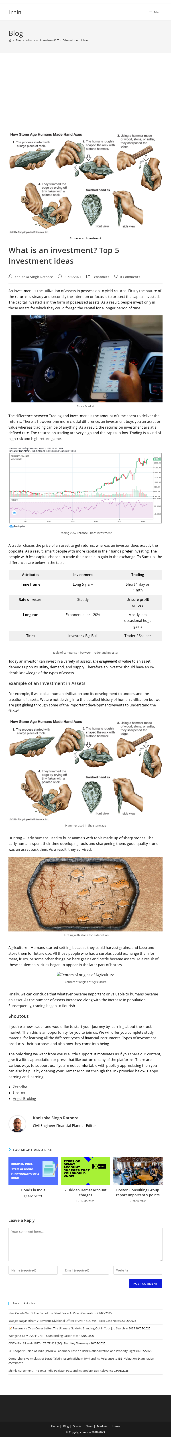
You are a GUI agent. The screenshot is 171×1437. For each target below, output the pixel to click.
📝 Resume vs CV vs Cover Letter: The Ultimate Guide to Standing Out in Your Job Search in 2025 (71, 1328)
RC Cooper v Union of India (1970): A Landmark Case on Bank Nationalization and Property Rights (72, 1351)
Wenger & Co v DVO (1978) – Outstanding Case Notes (43, 1336)
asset (18, 999)
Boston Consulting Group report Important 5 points (138, 1192)
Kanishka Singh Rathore (33, 277)
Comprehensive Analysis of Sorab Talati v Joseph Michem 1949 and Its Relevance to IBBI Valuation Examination (81, 1358)
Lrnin (14, 12)
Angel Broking (24, 1098)
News (89, 1426)
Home (55, 1426)
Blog (66, 1426)
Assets (78, 683)
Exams (116, 1426)
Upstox (19, 1092)
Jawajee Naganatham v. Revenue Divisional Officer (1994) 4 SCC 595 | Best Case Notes (64, 1321)
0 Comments (130, 277)
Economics (100, 277)
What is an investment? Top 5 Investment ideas (57, 40)
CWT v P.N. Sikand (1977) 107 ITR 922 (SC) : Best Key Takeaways (49, 1343)
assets (71, 290)
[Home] (9, 40)
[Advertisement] (86, 97)
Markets (102, 1426)
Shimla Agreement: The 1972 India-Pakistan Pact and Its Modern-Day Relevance (60, 1371)
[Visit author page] (17, 1124)
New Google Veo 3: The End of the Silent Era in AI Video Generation (52, 1313)
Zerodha (20, 1086)
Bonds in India (33, 1190)
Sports (77, 1426)
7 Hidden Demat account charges (85, 1192)
